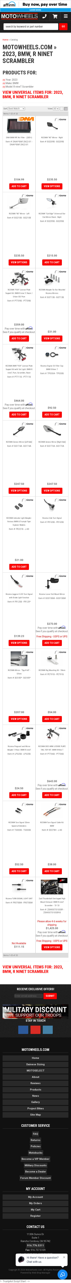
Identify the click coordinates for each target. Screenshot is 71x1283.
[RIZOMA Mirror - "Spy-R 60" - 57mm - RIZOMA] (27, 652)
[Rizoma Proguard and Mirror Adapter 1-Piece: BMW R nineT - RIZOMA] (27, 728)
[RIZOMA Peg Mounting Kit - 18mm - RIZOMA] (60, 652)
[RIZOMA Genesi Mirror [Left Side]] (19, 430)
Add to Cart (19, 566)
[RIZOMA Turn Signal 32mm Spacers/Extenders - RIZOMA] (27, 804)
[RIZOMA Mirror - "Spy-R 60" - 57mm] (19, 658)
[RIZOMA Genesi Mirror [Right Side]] (52, 430)
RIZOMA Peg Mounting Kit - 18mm (52, 670)
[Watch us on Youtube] (35, 1030)
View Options (19, 490)
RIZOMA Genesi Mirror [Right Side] (52, 442)
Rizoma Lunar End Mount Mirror (52, 594)
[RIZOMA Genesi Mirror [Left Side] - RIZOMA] (27, 424)
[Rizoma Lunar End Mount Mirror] (52, 582)
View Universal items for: (33, 969)
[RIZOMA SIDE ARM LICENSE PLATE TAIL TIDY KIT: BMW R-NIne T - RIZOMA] (60, 728)
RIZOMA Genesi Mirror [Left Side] (19, 442)
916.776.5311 (35, 1245)
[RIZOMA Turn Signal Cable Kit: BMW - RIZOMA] (60, 804)
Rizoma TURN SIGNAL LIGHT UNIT (19, 898)
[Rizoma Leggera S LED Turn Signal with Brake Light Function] (19, 582)
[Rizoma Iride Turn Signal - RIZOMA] (60, 500)
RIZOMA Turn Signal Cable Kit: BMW (52, 824)
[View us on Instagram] (48, 1030)
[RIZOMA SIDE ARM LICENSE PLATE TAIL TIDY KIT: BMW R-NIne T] (52, 734)
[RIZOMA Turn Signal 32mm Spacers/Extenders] (19, 811)
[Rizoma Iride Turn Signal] (52, 506)
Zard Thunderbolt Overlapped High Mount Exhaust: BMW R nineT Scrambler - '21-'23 (52, 902)
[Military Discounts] (35, 1011)
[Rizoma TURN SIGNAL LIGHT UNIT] (19, 887)
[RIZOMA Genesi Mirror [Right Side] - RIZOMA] (60, 424)
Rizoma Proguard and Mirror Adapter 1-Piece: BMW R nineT (19, 748)
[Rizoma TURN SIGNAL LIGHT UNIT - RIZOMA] (27, 880)
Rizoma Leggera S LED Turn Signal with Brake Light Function (19, 596)
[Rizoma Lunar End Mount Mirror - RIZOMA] (60, 576)
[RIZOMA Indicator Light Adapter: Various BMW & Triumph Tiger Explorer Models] (19, 506)
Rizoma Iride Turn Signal (52, 518)
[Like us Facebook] (23, 1030)
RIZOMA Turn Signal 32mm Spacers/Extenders (19, 824)
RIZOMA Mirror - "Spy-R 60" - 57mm (19, 672)
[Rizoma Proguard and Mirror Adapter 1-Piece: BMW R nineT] (19, 734)
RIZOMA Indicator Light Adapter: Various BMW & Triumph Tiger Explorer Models (19, 521)
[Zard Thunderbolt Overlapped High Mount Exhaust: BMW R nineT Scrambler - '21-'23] (52, 887)
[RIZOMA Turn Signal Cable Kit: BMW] (52, 811)
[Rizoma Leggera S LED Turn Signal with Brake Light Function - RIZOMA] (27, 576)
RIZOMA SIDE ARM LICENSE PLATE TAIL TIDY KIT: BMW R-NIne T (52, 748)
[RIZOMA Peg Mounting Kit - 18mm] (52, 658)
